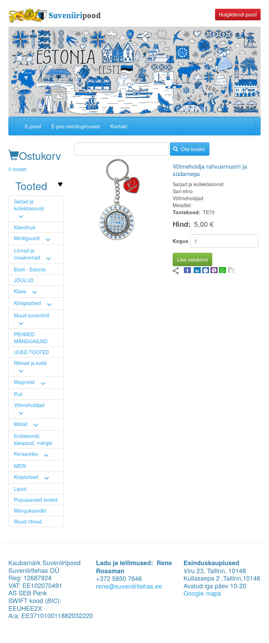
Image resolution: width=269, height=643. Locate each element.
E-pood (33, 126)
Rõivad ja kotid (30, 362)
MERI (20, 465)
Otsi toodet (192, 149)
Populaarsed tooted (35, 499)
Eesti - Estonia (30, 269)
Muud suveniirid (31, 315)
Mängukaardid (30, 510)
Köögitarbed (27, 302)
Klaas (20, 291)
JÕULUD (24, 280)
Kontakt (118, 126)
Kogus (180, 240)
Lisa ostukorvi (192, 259)
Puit (18, 394)
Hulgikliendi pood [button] (238, 14)
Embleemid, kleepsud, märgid (33, 439)
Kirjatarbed (26, 476)
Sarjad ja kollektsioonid (29, 205)
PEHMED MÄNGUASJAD (31, 338)
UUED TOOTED (31, 352)
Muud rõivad (28, 521)
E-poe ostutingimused (75, 126)
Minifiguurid (27, 238)
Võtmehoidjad (29, 404)
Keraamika (26, 453)
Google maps (202, 592)
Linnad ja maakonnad (27, 254)
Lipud (20, 488)
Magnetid (24, 381)
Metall (20, 423)
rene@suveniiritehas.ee (129, 585)
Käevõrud (24, 227)
